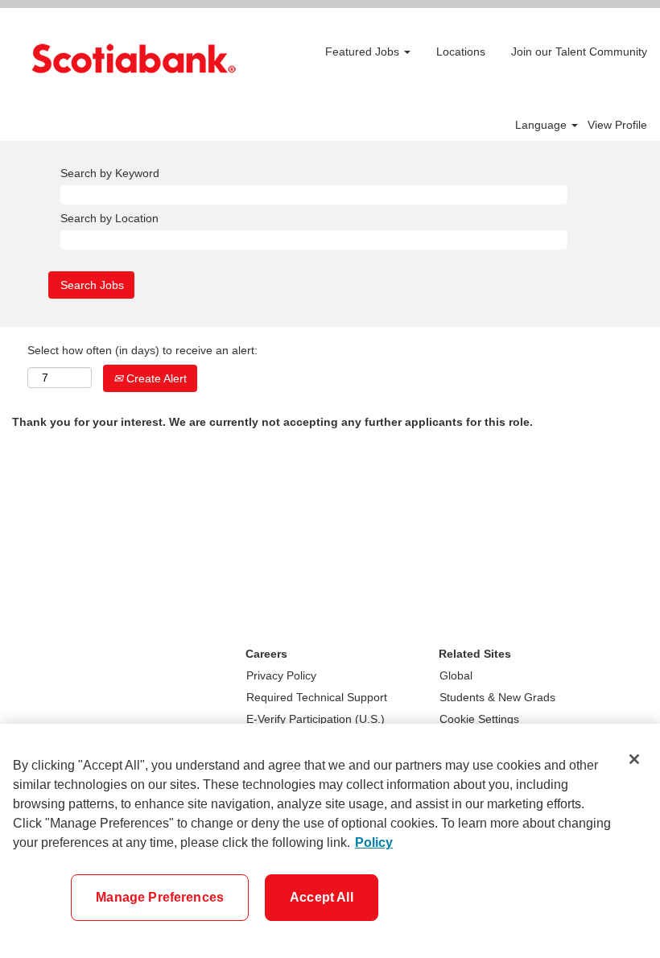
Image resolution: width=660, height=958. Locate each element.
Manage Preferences (160, 897)
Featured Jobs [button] (363, 51)
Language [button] (542, 124)
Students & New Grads (497, 697)
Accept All (321, 897)
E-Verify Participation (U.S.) (315, 718)
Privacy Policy (281, 675)
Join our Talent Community (579, 51)
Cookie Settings (479, 718)
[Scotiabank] (133, 58)
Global (455, 675)
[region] (330, 841)
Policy (374, 842)
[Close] (634, 759)
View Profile (617, 124)
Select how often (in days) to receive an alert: (142, 350)
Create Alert (155, 378)
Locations (460, 51)
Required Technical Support (316, 697)
